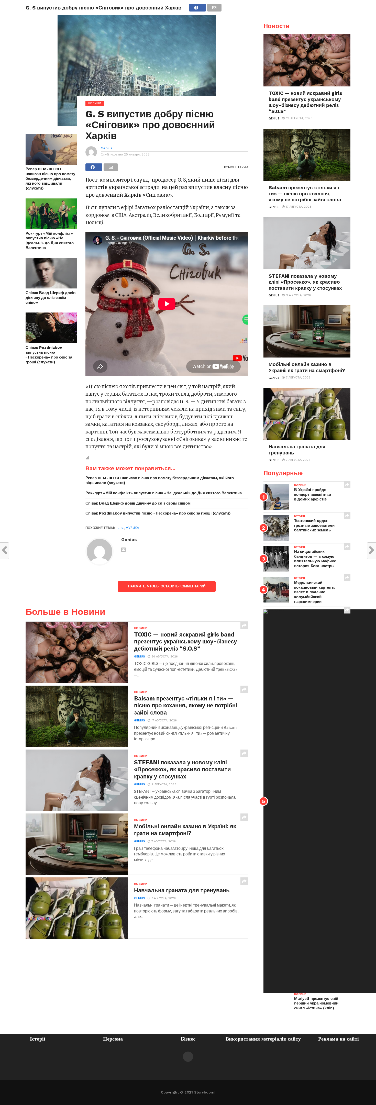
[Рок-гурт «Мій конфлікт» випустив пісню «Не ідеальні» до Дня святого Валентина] (51, 227)
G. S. (120, 528)
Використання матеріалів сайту (263, 1039)
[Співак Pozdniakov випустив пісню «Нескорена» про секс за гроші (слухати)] (51, 341)
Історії (37, 1039)
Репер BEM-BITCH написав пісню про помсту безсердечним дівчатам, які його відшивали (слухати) (50, 179)
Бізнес (188, 1039)
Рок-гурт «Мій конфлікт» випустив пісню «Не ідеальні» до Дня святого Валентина (50, 240)
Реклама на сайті (338, 1039)
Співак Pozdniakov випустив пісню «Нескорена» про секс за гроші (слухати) (49, 354)
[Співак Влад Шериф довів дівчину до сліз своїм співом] (51, 286)
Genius (107, 148)
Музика (132, 528)
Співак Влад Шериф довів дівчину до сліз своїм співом (50, 298)
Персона (113, 1039)
